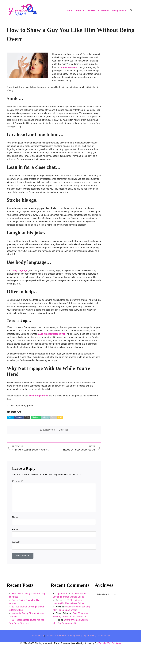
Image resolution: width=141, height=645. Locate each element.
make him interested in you (51, 334)
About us (79, 10)
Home (69, 10)
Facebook (18, 417)
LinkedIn (45, 417)
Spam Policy (90, 635)
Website (16, 542)
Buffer (27, 417)
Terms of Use (104, 635)
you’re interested (69, 67)
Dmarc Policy (37, 635)
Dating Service (119, 10)
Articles (91, 10)
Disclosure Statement (56, 635)
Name (15, 517)
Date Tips (63, 430)
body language (19, 270)
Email (15, 529)
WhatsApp (36, 417)
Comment (17, 481)
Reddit (53, 417)
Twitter (10, 417)
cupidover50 (49, 430)
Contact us (103, 10)
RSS (60, 417)
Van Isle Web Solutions (109, 643)
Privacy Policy (75, 635)
